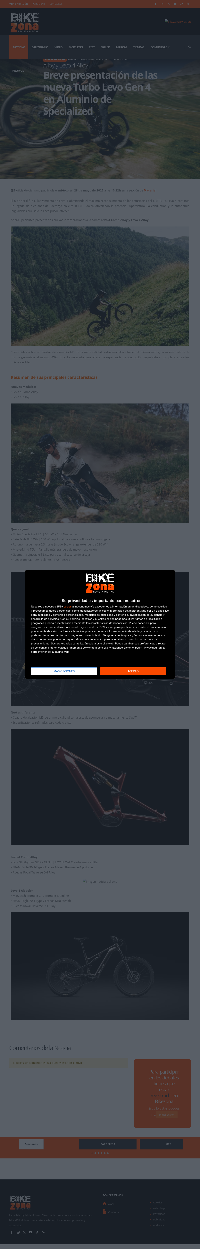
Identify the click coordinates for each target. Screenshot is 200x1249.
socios (67, 606)
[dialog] (100, 624)
